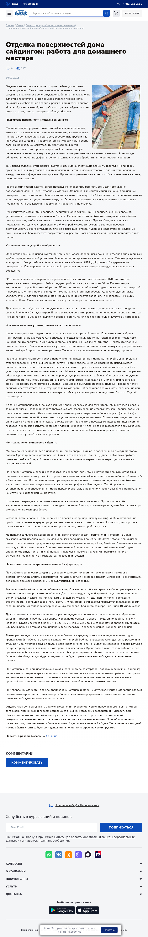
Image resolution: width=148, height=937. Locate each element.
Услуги (11, 886)
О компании (16, 871)
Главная (10, 25)
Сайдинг (51, 736)
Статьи (20, 25)
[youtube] (98, 854)
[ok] (68, 854)
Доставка (14, 894)
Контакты (14, 864)
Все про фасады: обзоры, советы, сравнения (50, 25)
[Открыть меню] (9, 13)
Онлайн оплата (132, 13)
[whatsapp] (48, 854)
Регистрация (30, 4)
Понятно (109, 930)
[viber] (78, 854)
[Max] (88, 854)
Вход (15, 4)
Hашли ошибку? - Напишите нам (77, 805)
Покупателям (17, 879)
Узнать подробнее (69, 932)
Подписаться (121, 827)
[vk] (58, 854)
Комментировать (27, 763)
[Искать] (106, 13)
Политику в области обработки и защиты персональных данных (70, 839)
